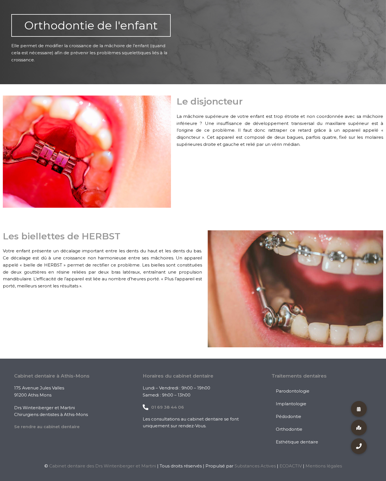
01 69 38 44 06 (167, 407)
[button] (359, 446)
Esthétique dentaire (297, 442)
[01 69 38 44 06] (145, 407)
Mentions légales (323, 466)
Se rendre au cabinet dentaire (47, 426)
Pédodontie (288, 416)
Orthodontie (289, 429)
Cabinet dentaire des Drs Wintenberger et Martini (102, 466)
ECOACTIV (290, 466)
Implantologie (291, 403)
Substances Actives (255, 466)
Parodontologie (292, 391)
